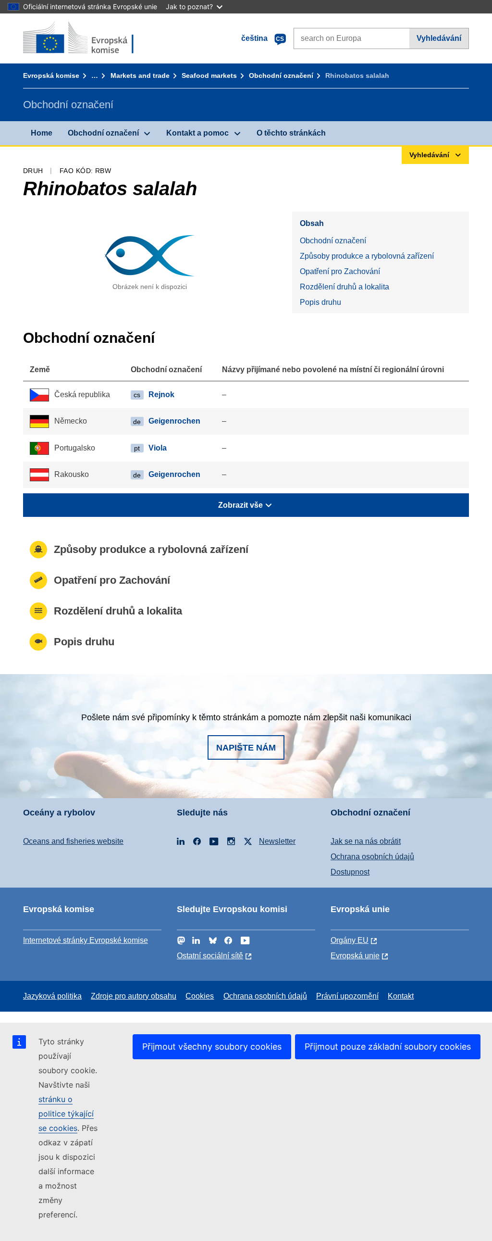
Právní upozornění (347, 996)
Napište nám (246, 747)
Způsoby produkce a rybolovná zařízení (367, 256)
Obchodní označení (281, 75)
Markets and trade (140, 75)
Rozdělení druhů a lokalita (344, 287)
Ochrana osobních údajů (372, 856)
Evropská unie (355, 956)
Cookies (199, 996)
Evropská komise (51, 75)
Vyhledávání (439, 38)
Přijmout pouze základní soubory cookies (388, 1046)
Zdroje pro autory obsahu (133, 996)
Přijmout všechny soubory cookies (212, 1046)
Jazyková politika (52, 996)
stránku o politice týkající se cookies (66, 1113)
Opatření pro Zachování (340, 271)
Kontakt (401, 996)
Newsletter (277, 841)
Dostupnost (350, 872)
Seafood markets (209, 75)
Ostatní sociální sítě (210, 956)
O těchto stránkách (291, 133)
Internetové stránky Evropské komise (85, 940)
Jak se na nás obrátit (366, 841)
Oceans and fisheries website (73, 841)
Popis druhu (320, 302)
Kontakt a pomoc (197, 133)
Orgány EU (350, 940)
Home (41, 133)
